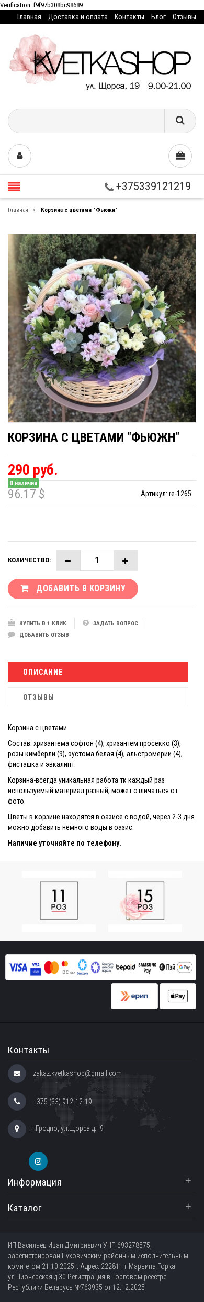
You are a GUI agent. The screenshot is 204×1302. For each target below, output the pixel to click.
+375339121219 (152, 186)
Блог (158, 17)
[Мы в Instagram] (38, 1161)
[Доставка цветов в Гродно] (102, 62)
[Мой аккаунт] (19, 156)
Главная (29, 17)
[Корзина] (180, 156)
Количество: (29, 560)
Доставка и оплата (78, 17)
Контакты (129, 17)
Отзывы (184, 17)
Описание (43, 672)
